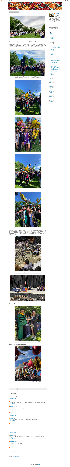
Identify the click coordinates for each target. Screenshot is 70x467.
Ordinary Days (53, 63)
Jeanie (11, 401)
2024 (51, 78)
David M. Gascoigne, (13, 423)
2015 (51, 90)
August (52, 41)
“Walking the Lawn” (54, 59)
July (51, 42)
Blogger (39, 464)
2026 (51, 33)
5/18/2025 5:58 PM (13, 420)
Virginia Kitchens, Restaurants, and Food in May (55, 48)
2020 (51, 83)
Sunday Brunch (53, 55)
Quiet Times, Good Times (54, 49)
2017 (51, 87)
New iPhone (53, 53)
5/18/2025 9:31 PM (13, 432)
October (52, 38)
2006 (51, 101)
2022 (51, 81)
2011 (51, 95)
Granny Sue (12, 435)
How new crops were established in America (54, 62)
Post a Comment (12, 453)
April (52, 73)
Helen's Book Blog (13, 441)
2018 (51, 86)
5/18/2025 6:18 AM (13, 398)
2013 (51, 92)
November (52, 37)
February (52, 75)
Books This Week (53, 66)
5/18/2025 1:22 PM (13, 415)
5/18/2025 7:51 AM (13, 403)
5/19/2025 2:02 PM (13, 451)
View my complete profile (53, 29)
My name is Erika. (12, 406)
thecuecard (11, 418)
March (52, 74)
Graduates (52, 54)
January (52, 77)
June (52, 43)
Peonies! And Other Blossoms (55, 50)
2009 (51, 97)
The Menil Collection (54, 71)
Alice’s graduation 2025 (14, 389)
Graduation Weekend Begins (55, 60)
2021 (51, 82)
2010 (51, 96)
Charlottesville (19, 389)
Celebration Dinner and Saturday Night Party (54, 57)
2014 (51, 91)
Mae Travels (57, 13)
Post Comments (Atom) (16, 456)
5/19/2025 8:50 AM (13, 438)
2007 (51, 100)
